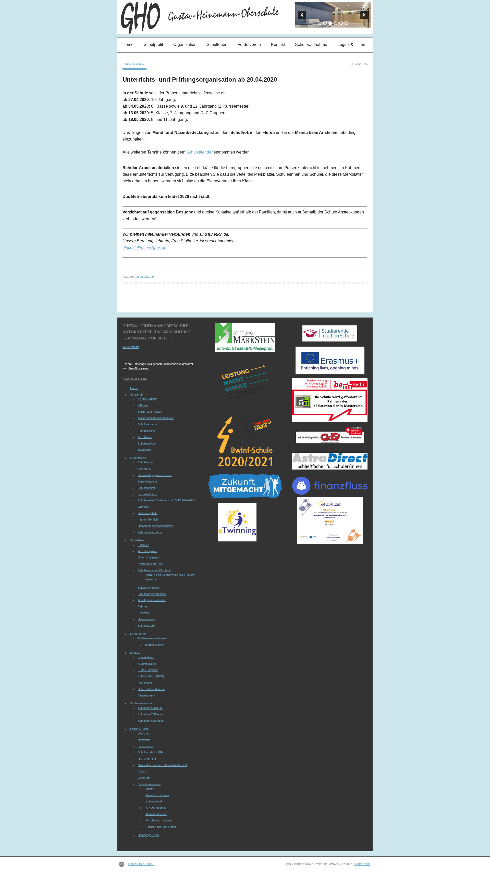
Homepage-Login (148, 835)
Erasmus (143, 612)
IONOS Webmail (155, 807)
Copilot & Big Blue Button (160, 826)
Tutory (149, 788)
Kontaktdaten (146, 657)
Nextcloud (144, 739)
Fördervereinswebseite (152, 638)
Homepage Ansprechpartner (155, 525)
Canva (142, 771)
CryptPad (144, 777)
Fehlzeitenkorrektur (150, 532)
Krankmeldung (147, 663)
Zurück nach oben (141, 864)
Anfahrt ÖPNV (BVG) (151, 676)
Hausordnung (146, 619)
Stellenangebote (147, 513)
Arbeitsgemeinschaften (152, 600)
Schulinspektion (147, 443)
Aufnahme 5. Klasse (150, 708)
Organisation (185, 44)
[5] (341, 23)
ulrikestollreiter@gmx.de (144, 247)
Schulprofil (153, 44)
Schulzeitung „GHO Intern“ (154, 570)
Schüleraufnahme (311, 44)
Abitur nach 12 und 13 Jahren (156, 418)
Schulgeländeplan (149, 587)
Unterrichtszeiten (148, 557)
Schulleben (217, 44)
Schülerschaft (146, 487)
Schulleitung (145, 462)
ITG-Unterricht (147, 758)
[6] (346, 23)
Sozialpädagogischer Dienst (155, 475)
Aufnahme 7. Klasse (150, 714)
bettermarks (145, 746)
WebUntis (144, 733)
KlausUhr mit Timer (157, 795)
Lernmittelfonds (147, 494)
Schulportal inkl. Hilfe (150, 752)
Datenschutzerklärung (151, 689)
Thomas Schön (134, 64)
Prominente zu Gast (150, 563)
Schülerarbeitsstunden (152, 594)
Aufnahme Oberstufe (151, 720)
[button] (302, 15)
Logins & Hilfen (351, 44)
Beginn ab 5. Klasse (150, 411)
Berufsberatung (147, 481)
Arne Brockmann (138, 368)
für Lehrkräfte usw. (149, 784)
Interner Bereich (148, 519)
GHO (162, 17)
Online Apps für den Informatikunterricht (162, 765)
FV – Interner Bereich (151, 644)
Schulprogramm (147, 424)
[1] (319, 23)
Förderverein (249, 44)
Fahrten (143, 606)
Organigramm (146, 695)
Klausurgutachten (156, 814)
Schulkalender (199, 152)
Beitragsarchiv (147, 625)
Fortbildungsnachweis (159, 820)
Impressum (145, 682)
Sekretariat (144, 468)
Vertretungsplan (147, 551)
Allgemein (147, 277)
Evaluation (144, 449)
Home (127, 44)
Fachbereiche (146, 430)
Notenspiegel (153, 801)
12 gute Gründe (147, 398)
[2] (325, 23)
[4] (335, 23)
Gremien (143, 506)
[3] (330, 23)
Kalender (143, 545)
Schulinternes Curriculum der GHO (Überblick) (167, 500)
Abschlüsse (145, 437)
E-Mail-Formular (148, 670)
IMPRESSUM (130, 347)
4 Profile (143, 405)
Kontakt (278, 44)
